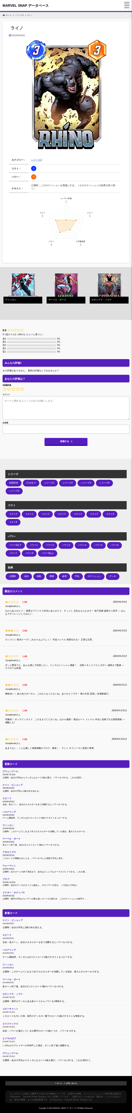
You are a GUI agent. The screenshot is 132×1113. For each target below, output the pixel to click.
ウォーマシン (9, 866)
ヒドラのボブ (9, 1038)
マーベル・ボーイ (11, 839)
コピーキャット (10, 1009)
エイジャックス (10, 1023)
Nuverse (16, 1096)
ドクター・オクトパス (14, 892)
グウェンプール (10, 771)
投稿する (64, 441)
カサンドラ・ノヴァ (13, 994)
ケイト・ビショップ (13, 785)
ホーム (59, 1083)
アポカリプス (9, 852)
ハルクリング (9, 812)
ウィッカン (8, 825)
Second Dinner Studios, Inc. (37, 1096)
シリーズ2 (36, 159)
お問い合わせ (71, 1083)
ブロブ (6, 879)
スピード (7, 798)
